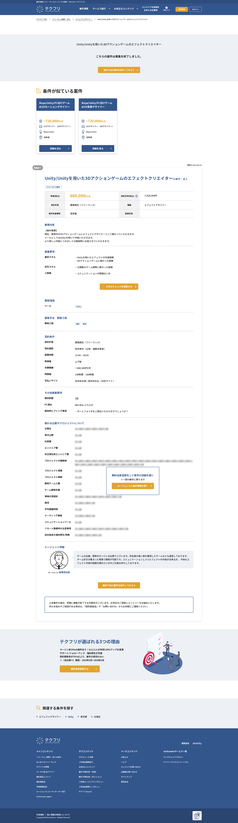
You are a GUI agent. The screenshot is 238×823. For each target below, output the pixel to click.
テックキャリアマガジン (173, 757)
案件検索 (83, 8)
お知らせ (124, 757)
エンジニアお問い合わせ (131, 767)
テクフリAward (85, 791)
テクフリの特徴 (42, 767)
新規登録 (181, 9)
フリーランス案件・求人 (61, 19)
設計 (77, 324)
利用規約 (40, 814)
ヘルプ (123, 762)
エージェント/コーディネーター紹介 (51, 791)
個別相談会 (40, 781)
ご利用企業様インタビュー (89, 786)
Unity (78, 306)
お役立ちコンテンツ (87, 767)
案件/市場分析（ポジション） (91, 776)
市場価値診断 (41, 786)
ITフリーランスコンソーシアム (175, 762)
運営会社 (124, 781)
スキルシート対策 (86, 757)
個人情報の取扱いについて (58, 814)
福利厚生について (43, 776)
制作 (84, 324)
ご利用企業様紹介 (86, 762)
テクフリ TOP (41, 19)
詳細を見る (55, 148)
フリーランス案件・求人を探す (48, 757)
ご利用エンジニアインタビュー (91, 781)
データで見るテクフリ (45, 771)
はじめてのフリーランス (46, 762)
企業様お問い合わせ (129, 771)
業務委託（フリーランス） (83, 205)
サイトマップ (126, 776)
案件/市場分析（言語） (88, 771)
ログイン (195, 9)
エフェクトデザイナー (84, 19)
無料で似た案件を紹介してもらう (119, 585)
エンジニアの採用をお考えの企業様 (150, 8)
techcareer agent (44, 796)
